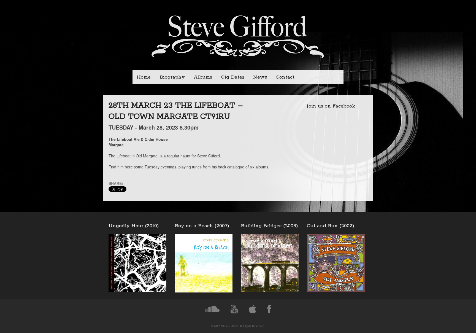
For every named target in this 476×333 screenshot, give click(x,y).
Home (144, 77)
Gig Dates (232, 77)
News (260, 77)
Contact (285, 77)
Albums (203, 77)
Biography (172, 77)
